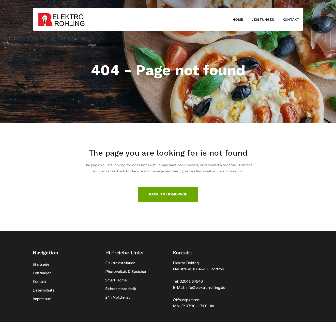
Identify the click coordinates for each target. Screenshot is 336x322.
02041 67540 (191, 281)
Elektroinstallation (120, 263)
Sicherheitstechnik (120, 289)
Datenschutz (43, 290)
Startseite (41, 264)
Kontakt (39, 281)
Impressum (42, 299)
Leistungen (42, 273)
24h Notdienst (117, 297)
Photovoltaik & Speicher (125, 271)
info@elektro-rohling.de (205, 287)
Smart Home (116, 280)
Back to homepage (168, 194)
